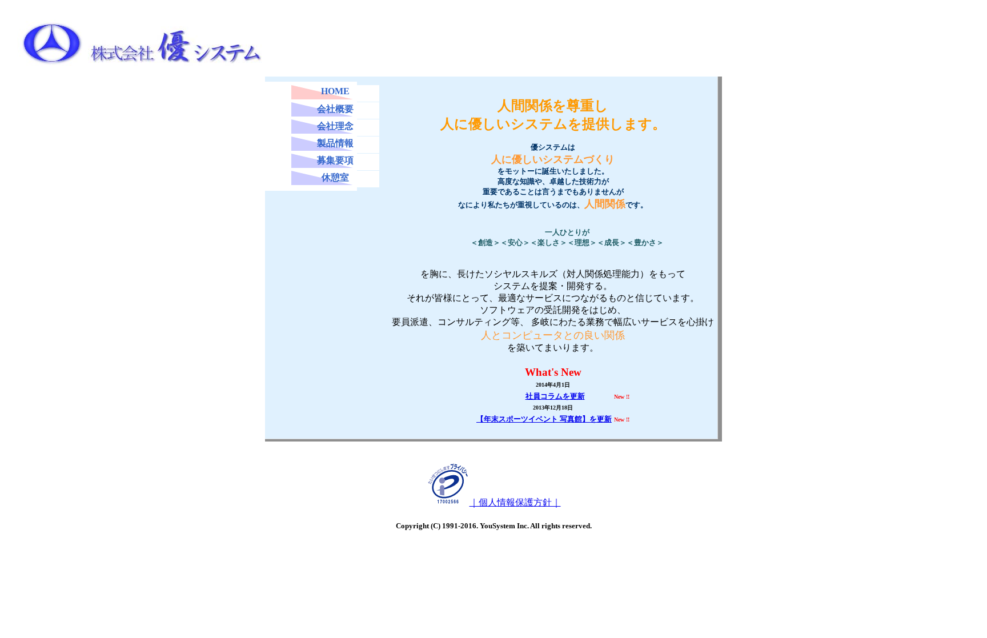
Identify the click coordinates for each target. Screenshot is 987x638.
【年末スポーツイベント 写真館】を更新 (544, 419)
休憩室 (335, 177)
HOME (335, 91)
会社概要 (335, 109)
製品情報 (335, 143)
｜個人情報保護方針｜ (515, 502)
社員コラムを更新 (555, 396)
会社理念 (335, 126)
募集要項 (335, 160)
